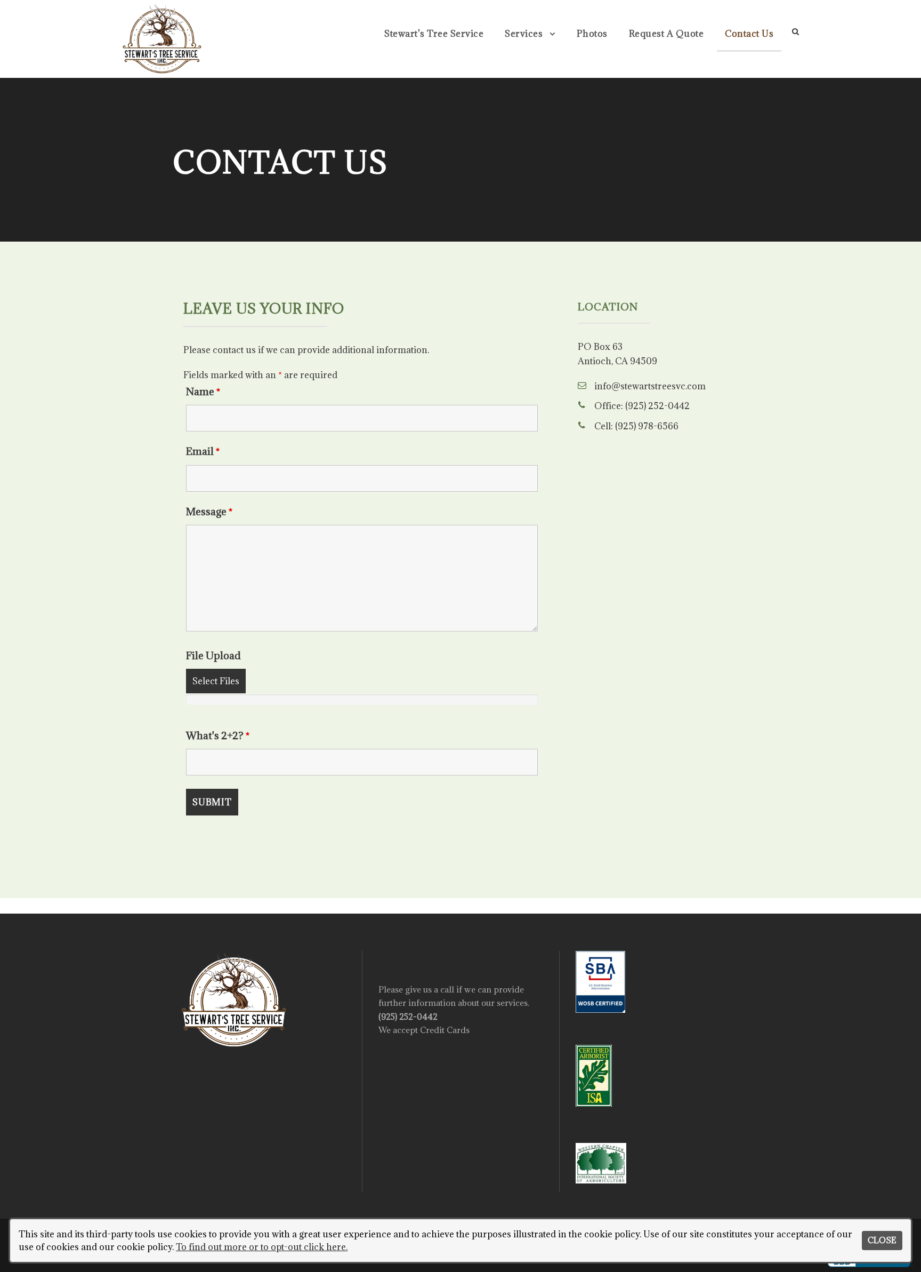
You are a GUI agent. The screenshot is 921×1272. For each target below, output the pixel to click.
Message (209, 511)
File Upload (213, 655)
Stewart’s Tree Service (433, 33)
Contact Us (749, 33)
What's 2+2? (217, 735)
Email (203, 451)
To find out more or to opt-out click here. (262, 1247)
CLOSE (882, 1240)
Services (524, 33)
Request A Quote (666, 33)
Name (203, 391)
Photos (592, 33)
